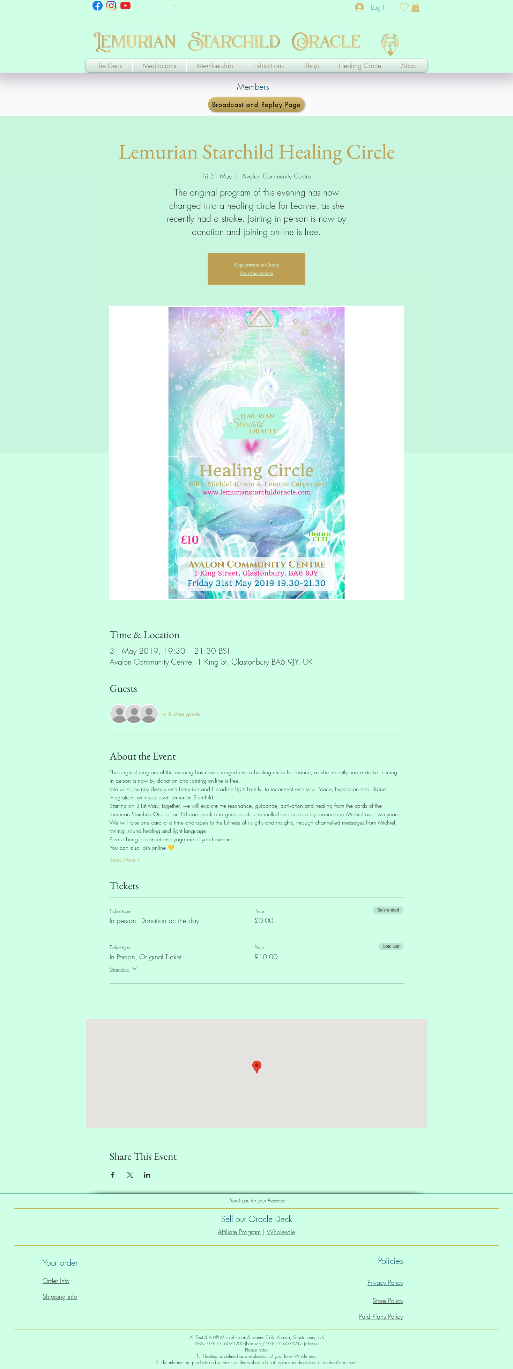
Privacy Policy (385, 1282)
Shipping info (60, 1296)
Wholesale (281, 1232)
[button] (415, 7)
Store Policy (388, 1300)
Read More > (125, 860)
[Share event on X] (130, 1175)
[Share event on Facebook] (113, 1175)
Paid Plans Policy (381, 1316)
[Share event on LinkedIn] (147, 1175)
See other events (256, 273)
